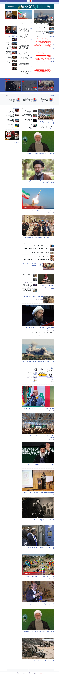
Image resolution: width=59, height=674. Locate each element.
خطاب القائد (48, 3)
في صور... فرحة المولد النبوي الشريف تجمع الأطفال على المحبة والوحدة (27, 115)
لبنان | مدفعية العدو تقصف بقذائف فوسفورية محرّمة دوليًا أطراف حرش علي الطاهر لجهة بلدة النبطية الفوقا (43, 59)
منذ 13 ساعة (26, 282)
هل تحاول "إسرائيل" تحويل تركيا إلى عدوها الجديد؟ (10, 110)
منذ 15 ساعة (41, 33)
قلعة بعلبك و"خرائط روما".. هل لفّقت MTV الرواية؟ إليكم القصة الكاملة (8, 53)
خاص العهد (28, 3)
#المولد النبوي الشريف (44, 126)
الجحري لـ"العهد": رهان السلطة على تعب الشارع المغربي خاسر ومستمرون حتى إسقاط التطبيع (43, 99)
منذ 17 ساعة (26, 287)
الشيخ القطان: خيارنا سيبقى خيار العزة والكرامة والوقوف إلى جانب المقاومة (46, 89)
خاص (8, 79)
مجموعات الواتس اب (36, 670)
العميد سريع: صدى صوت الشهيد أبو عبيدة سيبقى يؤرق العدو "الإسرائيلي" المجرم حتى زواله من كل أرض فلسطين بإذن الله (42, 66)
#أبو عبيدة (39, 290)
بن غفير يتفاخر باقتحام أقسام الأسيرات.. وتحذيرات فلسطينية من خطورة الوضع (27, 280)
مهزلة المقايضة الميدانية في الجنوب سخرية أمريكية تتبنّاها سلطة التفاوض (9, 115)
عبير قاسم (46, 101)
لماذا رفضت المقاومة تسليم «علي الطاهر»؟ (40, 253)
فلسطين (42, 3)
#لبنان (10, 144)
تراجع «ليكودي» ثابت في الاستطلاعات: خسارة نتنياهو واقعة (36, 259)
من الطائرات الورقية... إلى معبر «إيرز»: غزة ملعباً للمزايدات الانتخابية (37, 245)
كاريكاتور (52, 383)
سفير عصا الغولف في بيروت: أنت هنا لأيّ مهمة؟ (39, 256)
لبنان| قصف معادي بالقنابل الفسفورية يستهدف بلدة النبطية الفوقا (43, 62)
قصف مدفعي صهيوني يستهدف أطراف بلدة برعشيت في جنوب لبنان (43, 56)
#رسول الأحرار (43, 127)
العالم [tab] (35, 36)
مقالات (19, 3)
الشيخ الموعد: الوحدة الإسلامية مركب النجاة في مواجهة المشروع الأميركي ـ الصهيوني (27, 100)
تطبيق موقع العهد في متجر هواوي (12, 670)
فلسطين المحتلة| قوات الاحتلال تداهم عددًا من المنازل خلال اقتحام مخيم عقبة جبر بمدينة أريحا (43, 42)
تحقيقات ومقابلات (23, 3)
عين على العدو (32, 3)
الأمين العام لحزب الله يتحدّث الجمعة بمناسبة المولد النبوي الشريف (10, 125)
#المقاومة (43, 290)
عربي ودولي (39, 3)
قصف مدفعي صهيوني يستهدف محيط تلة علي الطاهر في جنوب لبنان (43, 39)
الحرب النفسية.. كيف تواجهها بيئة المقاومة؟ (9, 65)
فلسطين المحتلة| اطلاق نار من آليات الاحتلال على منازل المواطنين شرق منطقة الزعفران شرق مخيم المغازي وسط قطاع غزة (42, 45)
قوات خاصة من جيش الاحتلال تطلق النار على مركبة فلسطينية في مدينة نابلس (43, 53)
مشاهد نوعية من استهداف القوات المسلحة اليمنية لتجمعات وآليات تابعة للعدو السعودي (30, 89)
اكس (46, 670)
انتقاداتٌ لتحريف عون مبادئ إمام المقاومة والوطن (42, 24)
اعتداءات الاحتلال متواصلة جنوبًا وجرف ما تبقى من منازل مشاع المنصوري (29, 333)
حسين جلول (13, 101)
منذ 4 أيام (27, 373)
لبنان (45, 3)
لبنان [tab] (37, 36)
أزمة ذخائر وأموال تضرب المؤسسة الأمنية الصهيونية (42, 32)
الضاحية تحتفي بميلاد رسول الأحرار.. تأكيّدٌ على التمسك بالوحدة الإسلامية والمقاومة (11, 99)
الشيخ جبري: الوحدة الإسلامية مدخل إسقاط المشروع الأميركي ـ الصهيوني (27, 126)
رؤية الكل (7, 10)
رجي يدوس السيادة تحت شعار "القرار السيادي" (9, 61)
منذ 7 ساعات (26, 277)
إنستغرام (42, 670)
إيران (35, 3)
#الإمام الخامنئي (51, 126)
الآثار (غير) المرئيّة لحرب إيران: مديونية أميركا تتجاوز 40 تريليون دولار (36, 249)
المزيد (22, 108)
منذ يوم (43, 101)
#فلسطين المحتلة (51, 290)
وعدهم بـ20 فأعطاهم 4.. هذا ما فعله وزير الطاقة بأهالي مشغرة (8, 43)
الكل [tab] (39, 36)
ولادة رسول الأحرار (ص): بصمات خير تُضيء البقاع (41, 27)
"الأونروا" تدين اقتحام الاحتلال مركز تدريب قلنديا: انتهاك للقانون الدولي (27, 290)
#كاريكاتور (52, 381)
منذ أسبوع (27, 377)
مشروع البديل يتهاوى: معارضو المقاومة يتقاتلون (9, 39)
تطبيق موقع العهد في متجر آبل (23, 670)
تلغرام (30, 670)
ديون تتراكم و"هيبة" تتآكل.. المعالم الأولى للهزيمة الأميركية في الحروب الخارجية (27, 120)
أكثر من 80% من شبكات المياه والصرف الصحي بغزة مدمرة (27, 275)
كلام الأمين (52, 3)
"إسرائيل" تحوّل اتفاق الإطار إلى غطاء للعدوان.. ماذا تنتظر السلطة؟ (9, 48)
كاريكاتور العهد (30, 369)
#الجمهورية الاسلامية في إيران (16, 145)
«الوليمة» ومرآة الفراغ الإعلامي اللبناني (9, 57)
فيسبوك (51, 670)
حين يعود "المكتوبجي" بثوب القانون (9, 68)
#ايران (47, 127)
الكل (6, 79)
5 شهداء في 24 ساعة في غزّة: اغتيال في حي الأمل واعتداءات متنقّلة (27, 285)
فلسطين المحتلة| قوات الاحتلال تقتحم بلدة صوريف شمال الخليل (42, 49)
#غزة (47, 290)
